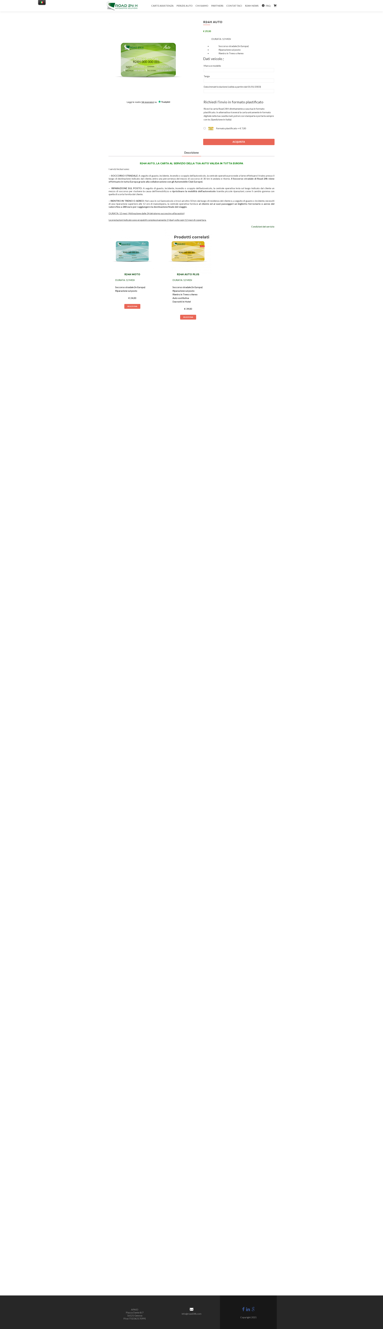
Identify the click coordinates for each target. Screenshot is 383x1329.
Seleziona (132, 306)
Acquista (238, 142)
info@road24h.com (191, 1313)
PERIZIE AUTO (185, 5)
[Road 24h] (122, 5)
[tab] (191, 152)
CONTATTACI (234, 5)
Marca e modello (212, 65)
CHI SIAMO (202, 5)
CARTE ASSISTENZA (162, 5)
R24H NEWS (252, 5)
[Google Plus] (253, 1308)
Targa (207, 76)
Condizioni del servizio (262, 226)
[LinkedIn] (248, 1308)
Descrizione (191, 152)
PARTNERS (217, 5)
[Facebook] (243, 1308)
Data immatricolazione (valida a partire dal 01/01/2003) (232, 86)
